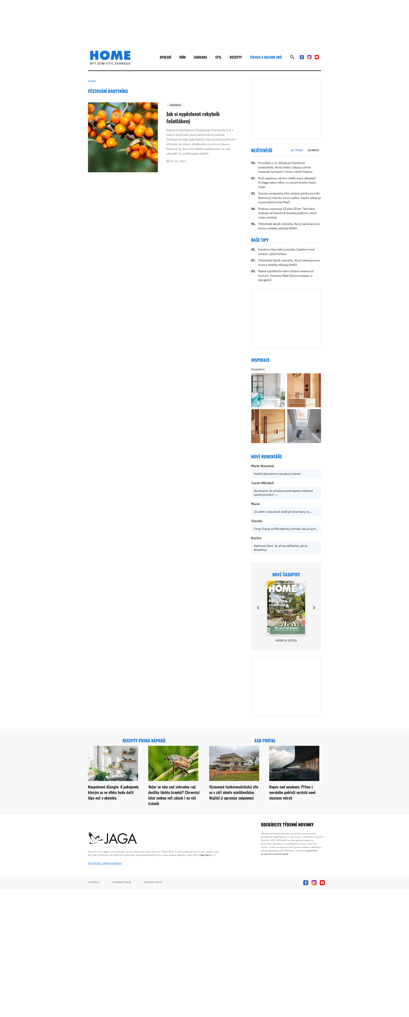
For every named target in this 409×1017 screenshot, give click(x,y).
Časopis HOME (153, 882)
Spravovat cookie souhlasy (105, 863)
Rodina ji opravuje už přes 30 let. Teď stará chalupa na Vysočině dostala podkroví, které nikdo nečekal (287, 213)
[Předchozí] (258, 607)
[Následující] (313, 607)
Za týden (297, 150)
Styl (218, 57)
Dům (182, 57)
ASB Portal (265, 740)
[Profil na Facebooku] (302, 57)
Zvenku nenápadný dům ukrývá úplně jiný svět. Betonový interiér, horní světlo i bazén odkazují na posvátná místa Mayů (289, 197)
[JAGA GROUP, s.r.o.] (112, 838)
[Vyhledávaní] (292, 57)
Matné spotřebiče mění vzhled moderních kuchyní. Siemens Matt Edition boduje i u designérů (286, 275)
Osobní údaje (122, 882)
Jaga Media (205, 855)
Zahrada (200, 57)
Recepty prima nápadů (144, 740)
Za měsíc (313, 150)
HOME (92, 81)
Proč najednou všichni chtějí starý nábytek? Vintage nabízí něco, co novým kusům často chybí (287, 182)
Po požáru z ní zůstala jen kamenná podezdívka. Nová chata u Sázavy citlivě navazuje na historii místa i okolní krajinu (285, 167)
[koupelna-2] (268, 390)
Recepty (236, 57)
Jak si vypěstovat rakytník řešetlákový (193, 117)
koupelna (258, 369)
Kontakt (94, 882)
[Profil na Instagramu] (309, 57)
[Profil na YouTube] (317, 57)
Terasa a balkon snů (266, 57)
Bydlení (165, 57)
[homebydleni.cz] (110, 58)
